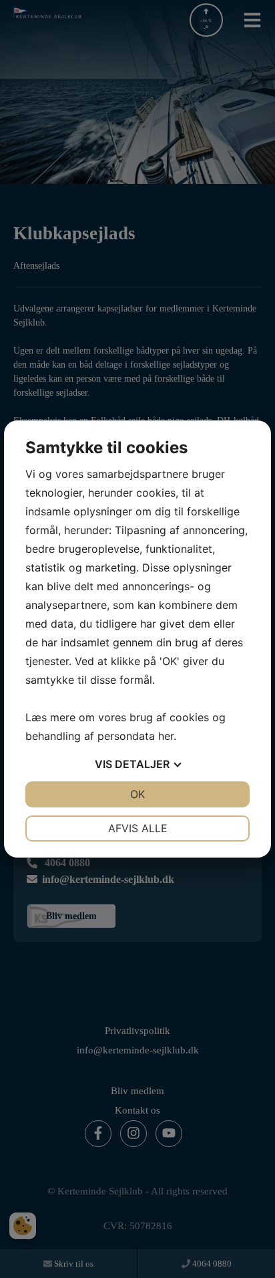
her (166, 736)
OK (137, 794)
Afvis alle (138, 828)
